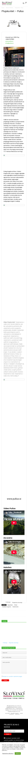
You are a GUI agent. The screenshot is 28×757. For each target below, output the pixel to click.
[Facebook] (12, 702)
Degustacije (10, 604)
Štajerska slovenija (17, 602)
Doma (3, 7)
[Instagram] (15, 702)
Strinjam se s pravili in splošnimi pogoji (12, 676)
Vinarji (15, 604)
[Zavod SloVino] (7, 3)
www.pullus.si (9, 41)
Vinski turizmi (15, 606)
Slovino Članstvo (9, 7)
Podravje (8, 602)
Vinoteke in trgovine (6, 606)
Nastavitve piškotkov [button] (8, 753)
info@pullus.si (9, 43)
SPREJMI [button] (18, 753)
